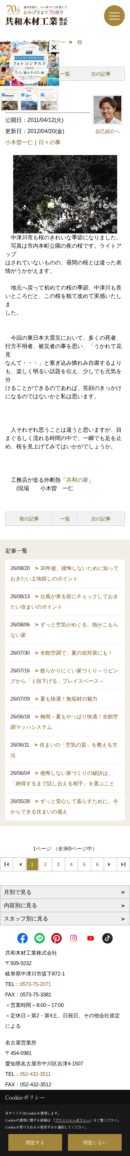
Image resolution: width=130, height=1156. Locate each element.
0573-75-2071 (35, 984)
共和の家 (77, 480)
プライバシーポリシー (72, 1120)
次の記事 (101, 74)
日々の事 (49, 142)
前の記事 (29, 519)
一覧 (65, 74)
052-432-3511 (36, 1074)
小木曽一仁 (19, 142)
